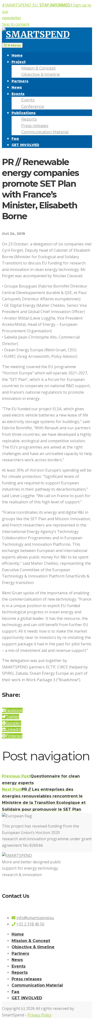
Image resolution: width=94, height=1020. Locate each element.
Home (17, 55)
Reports (29, 119)
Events (18, 94)
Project (19, 62)
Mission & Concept (38, 68)
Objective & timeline (40, 74)
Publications (24, 113)
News (17, 87)
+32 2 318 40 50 (30, 924)
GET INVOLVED (25, 145)
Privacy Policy (39, 1015)
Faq (15, 138)
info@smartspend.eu (35, 917)
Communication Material (45, 132)
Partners (20, 81)
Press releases (34, 125)
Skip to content (15, 24)
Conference (32, 106)
